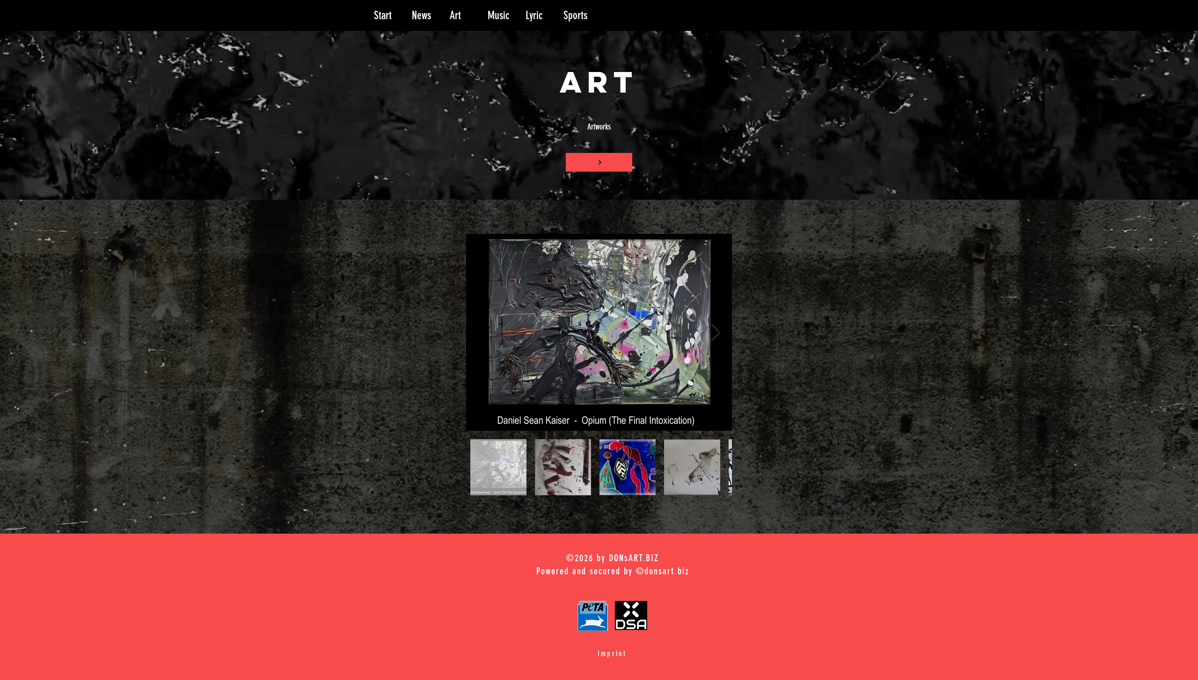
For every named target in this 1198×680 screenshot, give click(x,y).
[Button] (599, 162)
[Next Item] (715, 332)
